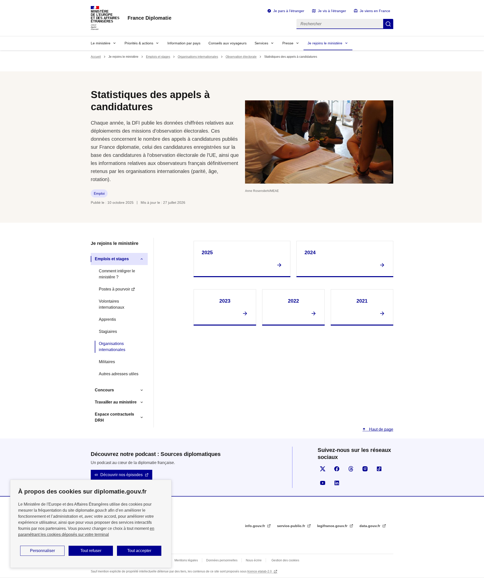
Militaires (107, 362)
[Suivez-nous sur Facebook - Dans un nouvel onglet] (337, 469)
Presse (287, 43)
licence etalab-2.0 (260, 571)
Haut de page (380, 429)
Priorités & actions (139, 43)
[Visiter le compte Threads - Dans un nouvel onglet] (351, 469)
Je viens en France (375, 11)
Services (261, 43)
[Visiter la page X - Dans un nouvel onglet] (323, 469)
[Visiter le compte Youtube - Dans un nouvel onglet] (323, 483)
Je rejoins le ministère (325, 43)
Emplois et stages (158, 57)
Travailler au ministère (116, 402)
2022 (293, 301)
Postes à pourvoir (114, 289)
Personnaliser (42, 550)
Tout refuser (90, 550)
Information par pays (183, 43)
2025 (207, 252)
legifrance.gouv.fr (332, 526)
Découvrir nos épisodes (121, 475)
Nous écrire (254, 560)
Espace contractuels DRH (114, 417)
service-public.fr (291, 526)
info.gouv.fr (255, 526)
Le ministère (100, 43)
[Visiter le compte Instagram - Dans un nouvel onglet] (365, 469)
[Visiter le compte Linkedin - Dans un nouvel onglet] (337, 483)
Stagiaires (108, 331)
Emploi (99, 193)
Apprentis (107, 319)
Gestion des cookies (285, 560)
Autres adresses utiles (118, 374)
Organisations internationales (198, 57)
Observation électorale (241, 57)
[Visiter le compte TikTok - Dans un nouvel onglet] (379, 469)
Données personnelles (221, 560)
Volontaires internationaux (111, 304)
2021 (362, 301)
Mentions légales (186, 560)
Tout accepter (139, 550)
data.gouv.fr (370, 526)
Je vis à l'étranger (332, 11)
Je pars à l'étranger (288, 11)
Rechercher (388, 24)
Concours (104, 390)
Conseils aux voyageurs (227, 43)
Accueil (96, 57)
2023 (224, 301)
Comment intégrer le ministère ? (117, 274)
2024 (310, 252)
